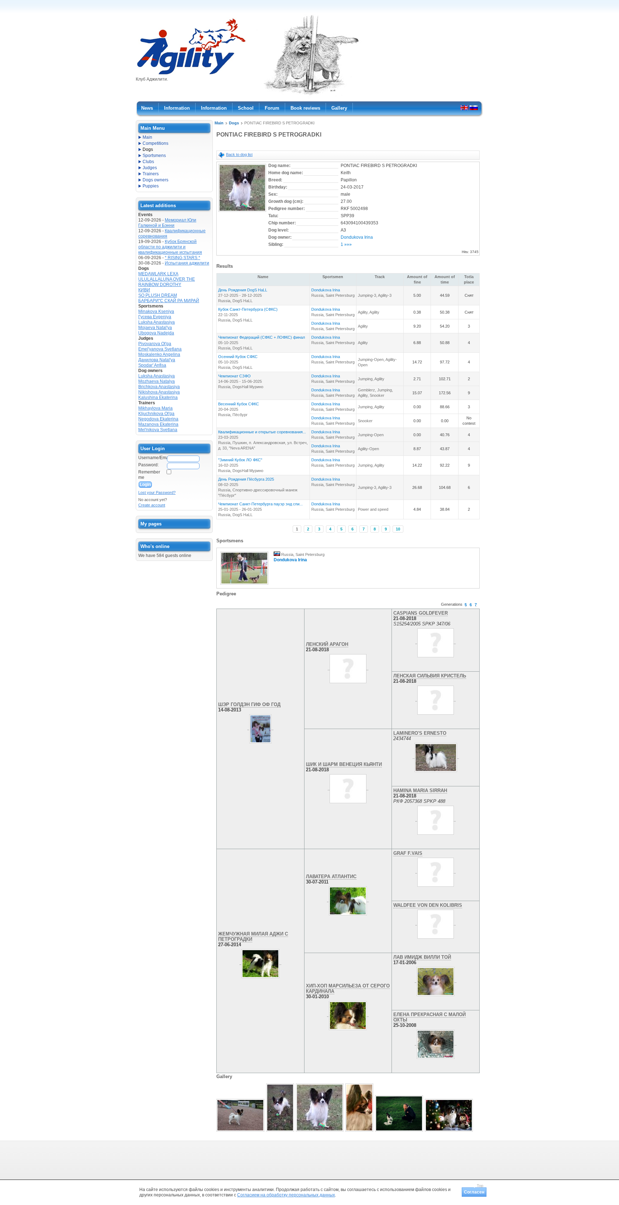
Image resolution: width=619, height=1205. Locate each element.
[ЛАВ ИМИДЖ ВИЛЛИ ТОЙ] (435, 980)
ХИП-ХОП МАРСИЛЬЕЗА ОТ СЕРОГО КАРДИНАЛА (348, 988)
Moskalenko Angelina (159, 354)
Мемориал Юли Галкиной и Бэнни (167, 223)
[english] (464, 107)
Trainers (151, 173)
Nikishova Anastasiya (159, 392)
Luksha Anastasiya (156, 322)
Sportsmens (154, 155)
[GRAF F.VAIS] (436, 870)
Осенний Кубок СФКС (238, 356)
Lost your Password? (157, 492)
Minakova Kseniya (156, 311)
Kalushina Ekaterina (158, 397)
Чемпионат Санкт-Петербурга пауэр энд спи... (260, 504)
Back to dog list (239, 154)
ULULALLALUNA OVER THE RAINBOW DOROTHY (166, 282)
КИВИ (144, 289)
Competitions (155, 143)
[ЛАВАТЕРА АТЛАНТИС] (348, 899)
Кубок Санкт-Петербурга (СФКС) (248, 309)
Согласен (474, 1192)
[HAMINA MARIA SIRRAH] (436, 818)
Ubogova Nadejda (156, 332)
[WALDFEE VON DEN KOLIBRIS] (436, 922)
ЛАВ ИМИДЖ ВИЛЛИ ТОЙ (422, 957)
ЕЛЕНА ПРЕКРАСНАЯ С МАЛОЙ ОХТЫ (429, 1017)
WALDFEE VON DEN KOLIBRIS (427, 905)
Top (480, 1185)
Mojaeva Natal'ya (155, 327)
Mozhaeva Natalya (156, 381)
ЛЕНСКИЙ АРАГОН (327, 644)
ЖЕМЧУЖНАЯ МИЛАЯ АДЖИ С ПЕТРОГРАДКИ (253, 936)
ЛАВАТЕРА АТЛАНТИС (331, 876)
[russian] (474, 107)
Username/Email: (152, 457)
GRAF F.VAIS (407, 853)
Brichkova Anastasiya (159, 386)
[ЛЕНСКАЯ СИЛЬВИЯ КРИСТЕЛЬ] (436, 698)
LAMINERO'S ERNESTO (419, 733)
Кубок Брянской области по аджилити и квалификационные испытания (170, 247)
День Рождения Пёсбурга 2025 (246, 479)
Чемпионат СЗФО (234, 376)
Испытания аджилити (187, 263)
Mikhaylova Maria (155, 408)
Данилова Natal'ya (156, 359)
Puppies (151, 186)
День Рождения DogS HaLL (242, 290)
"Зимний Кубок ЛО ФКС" (240, 460)
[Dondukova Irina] (244, 584)
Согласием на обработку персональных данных (286, 1194)
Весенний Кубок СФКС (238, 404)
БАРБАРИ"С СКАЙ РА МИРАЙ (168, 300)
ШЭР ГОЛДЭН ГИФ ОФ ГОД (249, 704)
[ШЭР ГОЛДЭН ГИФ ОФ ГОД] (260, 727)
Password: (148, 464)
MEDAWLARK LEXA (158, 273)
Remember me (149, 475)
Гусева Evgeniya (154, 316)
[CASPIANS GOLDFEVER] (436, 641)
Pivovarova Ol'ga (154, 343)
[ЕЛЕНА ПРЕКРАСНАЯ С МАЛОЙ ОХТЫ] (435, 1043)
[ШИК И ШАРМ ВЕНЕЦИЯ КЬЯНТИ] (348, 787)
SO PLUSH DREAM (157, 295)
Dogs (234, 123)
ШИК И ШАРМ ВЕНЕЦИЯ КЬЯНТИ (344, 764)
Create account (151, 505)
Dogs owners (155, 179)
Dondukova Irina (357, 237)
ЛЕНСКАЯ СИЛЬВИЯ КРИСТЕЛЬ (429, 675)
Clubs (148, 161)
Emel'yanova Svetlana (160, 349)
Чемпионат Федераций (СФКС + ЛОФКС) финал (261, 337)
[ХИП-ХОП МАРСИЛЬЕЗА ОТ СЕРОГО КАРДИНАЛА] (348, 1014)
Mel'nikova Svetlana (157, 429)
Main (219, 123)
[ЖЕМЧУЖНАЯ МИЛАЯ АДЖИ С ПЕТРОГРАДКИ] (260, 962)
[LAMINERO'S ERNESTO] (436, 756)
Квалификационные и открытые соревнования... (262, 432)
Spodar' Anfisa (152, 365)
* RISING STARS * (182, 257)
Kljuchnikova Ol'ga (156, 413)
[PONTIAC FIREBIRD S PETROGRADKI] (242, 212)
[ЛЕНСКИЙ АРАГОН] (348, 667)
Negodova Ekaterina (158, 418)
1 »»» (346, 244)
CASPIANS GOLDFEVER (420, 613)
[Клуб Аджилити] (191, 74)
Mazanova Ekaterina (158, 424)
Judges (150, 167)
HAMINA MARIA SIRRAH (420, 790)
